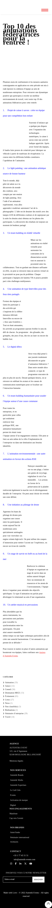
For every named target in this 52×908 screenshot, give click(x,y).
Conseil (8, 689)
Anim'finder (15, 832)
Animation (9, 682)
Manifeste (13, 814)
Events (13, 795)
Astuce (8, 686)
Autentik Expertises (18, 785)
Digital (13, 805)
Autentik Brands (16, 775)
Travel (7, 717)
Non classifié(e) (11, 707)
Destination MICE (12, 693)
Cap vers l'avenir (16, 818)
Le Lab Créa (15, 790)
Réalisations (10, 710)
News (7, 703)
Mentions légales (16, 761)
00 (35, 3)
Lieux (7, 700)
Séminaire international (19, 837)
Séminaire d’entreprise (14, 713)
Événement (9, 696)
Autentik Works (16, 780)
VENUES (14, 842)
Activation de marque (19, 800)
